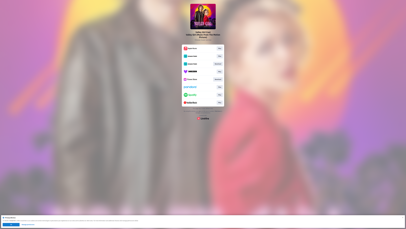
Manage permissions (28, 224)
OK (11, 224)
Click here (218, 111)
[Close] (402, 217)
